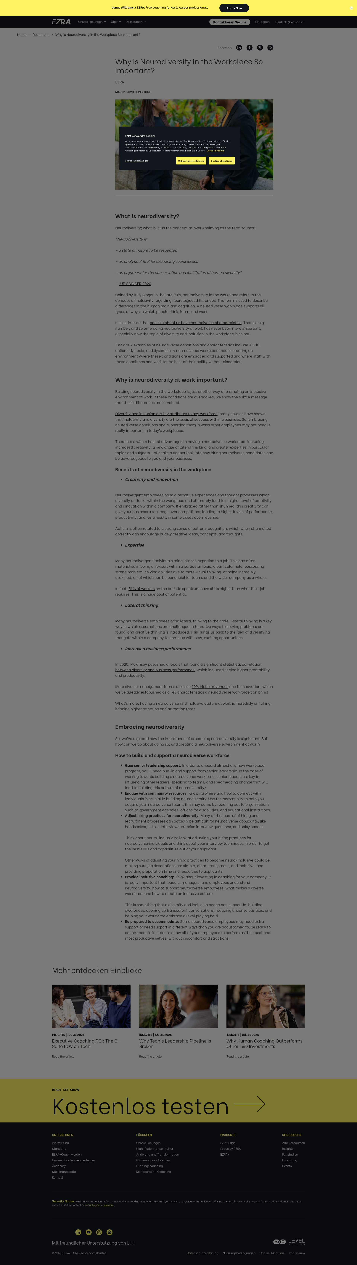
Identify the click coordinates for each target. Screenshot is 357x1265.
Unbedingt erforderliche (191, 160)
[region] (179, 148)
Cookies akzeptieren (222, 160)
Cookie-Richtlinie (215, 150)
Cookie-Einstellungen (137, 160)
